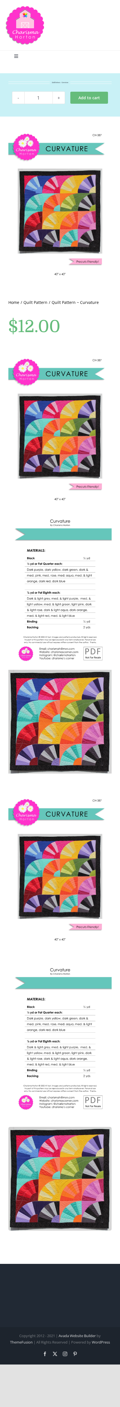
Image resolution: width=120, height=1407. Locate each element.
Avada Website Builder (77, 1335)
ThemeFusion (21, 1342)
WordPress (101, 1342)
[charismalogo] (25, 8)
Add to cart (89, 97)
